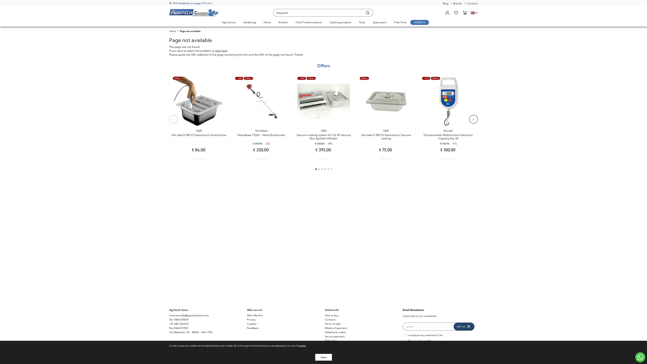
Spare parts (379, 22)
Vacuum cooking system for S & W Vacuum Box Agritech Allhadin (323, 136)
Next (473, 119)
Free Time (400, 22)
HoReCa (419, 22)
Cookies (251, 323)
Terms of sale (333, 323)
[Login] (447, 13)
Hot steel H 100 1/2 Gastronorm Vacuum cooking (386, 136)
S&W (199, 130)
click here (221, 50)
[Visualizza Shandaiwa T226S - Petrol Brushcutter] (282, 88)
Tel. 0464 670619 (178, 319)
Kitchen (283, 22)
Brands (457, 3)
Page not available (190, 31)
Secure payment (335, 336)
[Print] (220, 97)
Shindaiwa (261, 130)
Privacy (251, 319)
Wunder (448, 130)
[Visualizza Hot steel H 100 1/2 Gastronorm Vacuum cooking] (407, 88)
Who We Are (255, 315)
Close (324, 357)
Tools (362, 22)
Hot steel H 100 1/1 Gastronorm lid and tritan (199, 135)
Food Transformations (309, 22)
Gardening (249, 22)
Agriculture (229, 22)
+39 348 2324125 (179, 323)
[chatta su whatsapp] (640, 357)
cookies (302, 345)
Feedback (253, 328)
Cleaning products (340, 22)
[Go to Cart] (465, 13)
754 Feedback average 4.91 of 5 (192, 3)
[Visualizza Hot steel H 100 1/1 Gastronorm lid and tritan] (220, 88)
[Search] (367, 13)
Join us (461, 326)
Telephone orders (335, 332)
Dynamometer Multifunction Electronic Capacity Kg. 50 (448, 136)
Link (440, 335)
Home (267, 22)
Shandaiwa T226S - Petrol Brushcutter (261, 135)
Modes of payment (336, 328)
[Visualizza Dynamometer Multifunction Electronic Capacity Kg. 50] (469, 88)
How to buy (332, 315)
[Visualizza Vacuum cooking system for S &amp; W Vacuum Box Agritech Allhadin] (344, 88)
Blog (445, 3)
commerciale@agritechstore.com (189, 315)
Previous (173, 119)
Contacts (472, 3)
